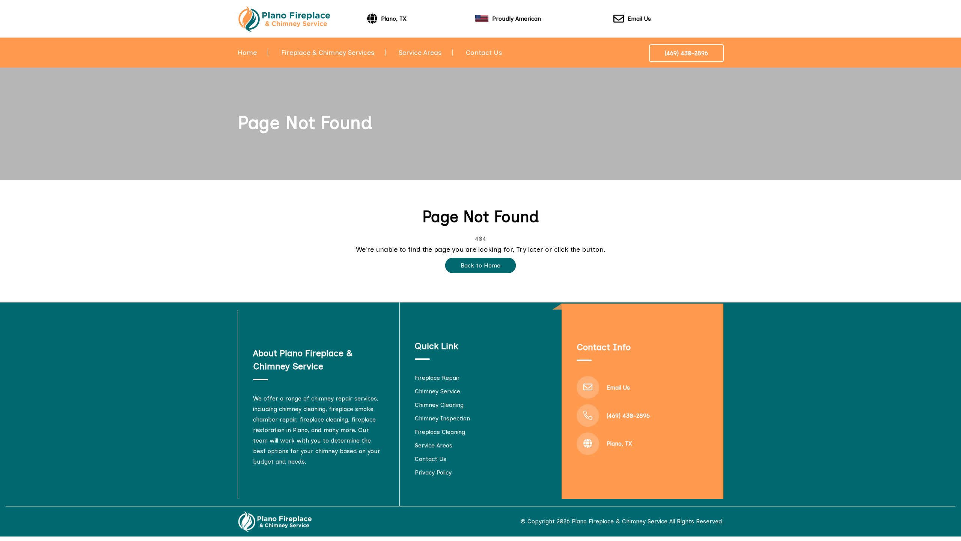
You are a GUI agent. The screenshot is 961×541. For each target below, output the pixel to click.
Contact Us (484, 52)
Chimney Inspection (442, 418)
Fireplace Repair (437, 377)
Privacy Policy (433, 472)
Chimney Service (437, 391)
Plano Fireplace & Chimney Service (619, 521)
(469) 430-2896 (686, 53)
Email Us (639, 18)
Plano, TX (619, 443)
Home (247, 52)
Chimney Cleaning (439, 404)
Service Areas (420, 52)
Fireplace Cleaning (440, 431)
